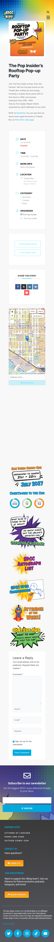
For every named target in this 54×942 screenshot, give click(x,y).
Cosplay (25, 200)
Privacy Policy (8, 924)
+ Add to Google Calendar (27, 244)
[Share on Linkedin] (29, 286)
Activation (26, 197)
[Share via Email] (26, 292)
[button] (48, 12)
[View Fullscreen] (12, 322)
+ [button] (12, 311)
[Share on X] (23, 286)
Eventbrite (21, 113)
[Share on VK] (35, 286)
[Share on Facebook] (17, 286)
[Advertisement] (27, 4)
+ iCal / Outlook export (28, 253)
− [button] (12, 315)
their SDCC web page (24, 120)
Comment (18, 674)
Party (24, 203)
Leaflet (22, 373)
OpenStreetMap (32, 373)
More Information (27, 167)
